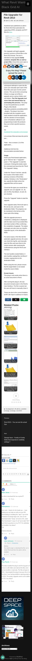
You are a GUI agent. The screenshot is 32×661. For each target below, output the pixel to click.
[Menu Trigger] (28, 3)
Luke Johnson (20, 20)
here (10, 32)
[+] (25, 474)
